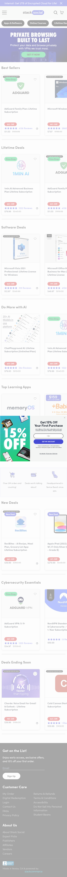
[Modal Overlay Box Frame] (33, 439)
